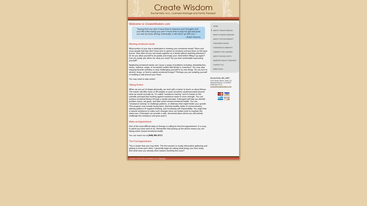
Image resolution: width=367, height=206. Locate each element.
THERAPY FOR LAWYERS (223, 52)
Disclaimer (162, 158)
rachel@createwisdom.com (221, 87)
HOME (215, 26)
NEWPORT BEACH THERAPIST (225, 60)
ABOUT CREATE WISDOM (223, 30)
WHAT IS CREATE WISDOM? (223, 35)
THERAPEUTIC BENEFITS (223, 47)
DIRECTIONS (218, 69)
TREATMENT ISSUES (221, 43)
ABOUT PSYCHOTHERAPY (223, 39)
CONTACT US (218, 65)
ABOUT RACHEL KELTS (222, 56)
